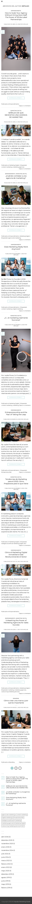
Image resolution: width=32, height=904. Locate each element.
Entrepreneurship (6, 472)
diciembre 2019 (6, 874)
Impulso (25, 6)
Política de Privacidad (16, 899)
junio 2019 (5, 881)
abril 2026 (4, 837)
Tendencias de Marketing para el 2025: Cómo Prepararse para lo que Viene (16, 481)
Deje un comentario (25, 105)
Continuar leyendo (16, 98)
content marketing (6, 167)
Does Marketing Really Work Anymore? (16, 248)
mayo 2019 (5, 884)
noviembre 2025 (7, 843)
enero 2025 (5, 847)
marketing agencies (18, 167)
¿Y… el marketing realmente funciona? (16, 319)
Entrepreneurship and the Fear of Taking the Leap (16, 413)
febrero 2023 (6, 864)
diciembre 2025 (6, 840)
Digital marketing (18, 309)
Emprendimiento (16, 10)
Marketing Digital (16, 110)
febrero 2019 (5, 888)
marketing (16, 405)
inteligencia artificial (7, 543)
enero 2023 (5, 867)
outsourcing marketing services (10, 691)
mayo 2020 (5, 871)
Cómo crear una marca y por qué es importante (16, 701)
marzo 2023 (5, 860)
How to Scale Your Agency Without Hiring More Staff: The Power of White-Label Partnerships (16, 16)
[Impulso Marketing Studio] (11, 1)
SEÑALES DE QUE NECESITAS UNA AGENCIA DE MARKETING (16, 115)
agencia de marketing (14, 238)
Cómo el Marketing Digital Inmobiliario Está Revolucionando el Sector (16, 554)
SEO (25, 543)
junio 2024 (5, 857)
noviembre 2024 (7, 850)
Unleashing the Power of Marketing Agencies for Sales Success (16, 622)
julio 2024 (4, 854)
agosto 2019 (5, 877)
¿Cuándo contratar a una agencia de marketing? (16, 177)
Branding (16, 698)
